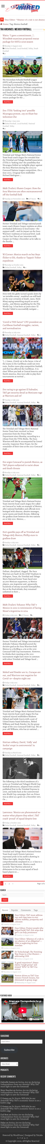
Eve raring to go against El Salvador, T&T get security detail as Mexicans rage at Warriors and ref (22, 392)
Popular (14, 910)
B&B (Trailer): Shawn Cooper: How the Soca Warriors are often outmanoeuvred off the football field (22, 191)
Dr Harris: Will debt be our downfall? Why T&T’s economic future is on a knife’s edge (20, 1100)
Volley (30, 48)
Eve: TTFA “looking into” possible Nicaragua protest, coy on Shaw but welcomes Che (20, 113)
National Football (23, 335)
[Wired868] (23, 7)
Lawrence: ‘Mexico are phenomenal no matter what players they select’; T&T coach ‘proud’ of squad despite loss (21, 815)
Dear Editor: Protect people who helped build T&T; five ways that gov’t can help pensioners (29, 930)
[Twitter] (22, 1138)
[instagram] (27, 1138)
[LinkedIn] (25, 1138)
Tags (36, 910)
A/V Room (32, 198)
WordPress (18, 1135)
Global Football (10, 48)
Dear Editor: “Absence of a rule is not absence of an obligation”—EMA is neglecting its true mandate (29, 942)
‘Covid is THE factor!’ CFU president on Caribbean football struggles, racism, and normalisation (22, 325)
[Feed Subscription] (44, 30)
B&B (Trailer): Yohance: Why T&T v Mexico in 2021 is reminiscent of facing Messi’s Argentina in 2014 (22, 608)
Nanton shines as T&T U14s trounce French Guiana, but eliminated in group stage (27, 977)
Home (5, 24)
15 (40, 475)
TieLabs (39, 1135)
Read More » (8, 102)
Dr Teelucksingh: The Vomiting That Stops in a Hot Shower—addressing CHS (28, 954)
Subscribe (9, 1050)
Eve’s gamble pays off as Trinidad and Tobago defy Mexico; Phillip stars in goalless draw (21, 535)
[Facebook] (20, 1138)
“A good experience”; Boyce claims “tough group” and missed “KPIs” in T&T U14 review (26, 966)
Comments (26, 910)
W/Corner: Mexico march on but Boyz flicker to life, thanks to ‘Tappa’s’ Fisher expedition (22, 257)
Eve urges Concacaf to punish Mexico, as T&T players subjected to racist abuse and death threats (22, 465)
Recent (5, 910)
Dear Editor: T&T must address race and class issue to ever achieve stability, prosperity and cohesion (29, 918)
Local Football (22, 48)
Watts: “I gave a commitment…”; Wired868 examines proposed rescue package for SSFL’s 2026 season (21, 38)
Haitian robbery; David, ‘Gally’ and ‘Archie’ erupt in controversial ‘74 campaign (20, 745)
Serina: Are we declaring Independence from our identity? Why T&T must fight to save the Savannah (20, 1084)
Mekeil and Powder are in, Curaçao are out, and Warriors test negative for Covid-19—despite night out (22, 675)
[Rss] (18, 1138)
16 (40, 335)
